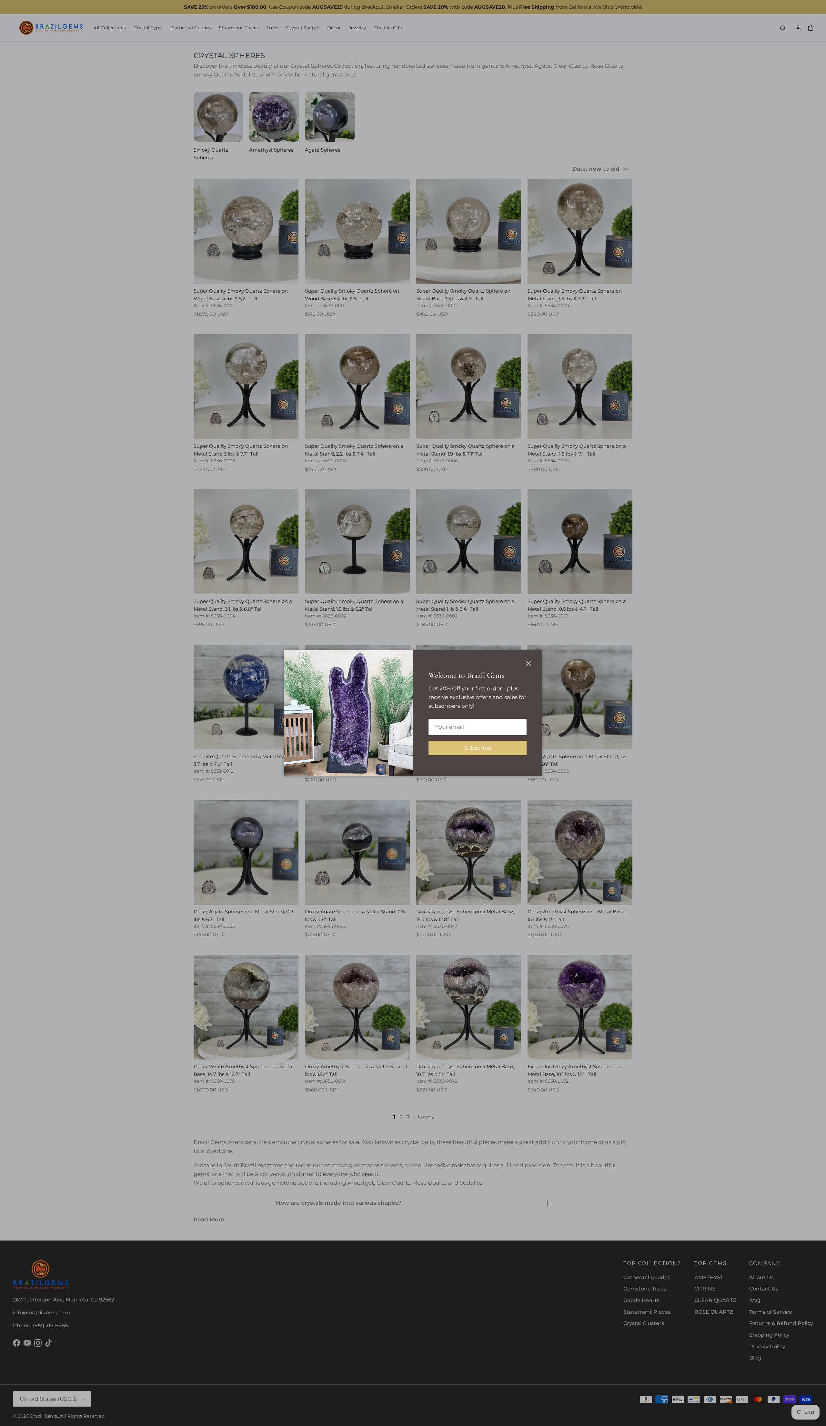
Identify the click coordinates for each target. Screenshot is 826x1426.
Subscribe (477, 748)
